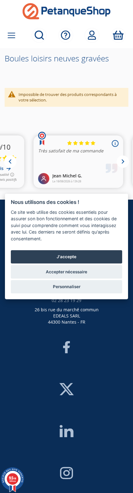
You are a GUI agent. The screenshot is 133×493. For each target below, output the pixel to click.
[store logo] (66, 11)
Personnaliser (66, 286)
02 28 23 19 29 (66, 300)
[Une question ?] (65, 35)
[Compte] (92, 35)
